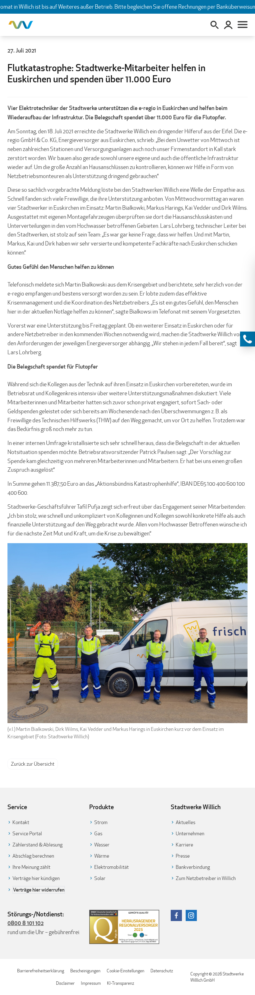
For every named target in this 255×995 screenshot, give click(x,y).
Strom (101, 822)
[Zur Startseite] (21, 25)
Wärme (101, 856)
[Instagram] (191, 915)
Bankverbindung (193, 867)
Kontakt (20, 822)
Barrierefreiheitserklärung (40, 971)
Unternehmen (190, 833)
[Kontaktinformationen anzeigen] (247, 339)
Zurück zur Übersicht (32, 764)
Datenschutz (162, 971)
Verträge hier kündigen (36, 878)
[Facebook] (176, 915)
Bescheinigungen (85, 971)
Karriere (184, 844)
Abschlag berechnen (33, 856)
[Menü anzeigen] (243, 25)
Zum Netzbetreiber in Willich (206, 878)
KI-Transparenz (120, 983)
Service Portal (27, 833)
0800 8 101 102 (25, 923)
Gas (98, 833)
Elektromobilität (111, 867)
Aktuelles (185, 822)
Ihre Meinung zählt (31, 867)
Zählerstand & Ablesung (37, 844)
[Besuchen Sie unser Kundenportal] (228, 25)
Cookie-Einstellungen (125, 971)
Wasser (101, 844)
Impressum (91, 983)
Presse (183, 856)
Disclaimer (65, 983)
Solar (99, 878)
